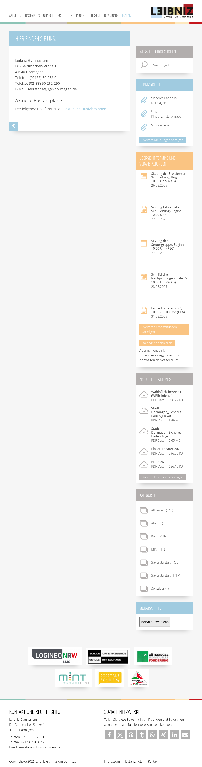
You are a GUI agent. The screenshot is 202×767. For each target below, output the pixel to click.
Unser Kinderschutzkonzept (166, 114)
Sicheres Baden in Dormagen (164, 100)
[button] (109, 734)
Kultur (155, 536)
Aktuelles (15, 15)
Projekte (81, 15)
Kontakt (127, 15)
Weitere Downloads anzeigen (162, 477)
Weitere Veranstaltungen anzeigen (159, 329)
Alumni (156, 523)
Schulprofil (46, 15)
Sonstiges (158, 588)
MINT (155, 549)
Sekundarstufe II (162, 575)
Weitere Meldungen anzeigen (162, 140)
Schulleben (65, 15)
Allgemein (158, 510)
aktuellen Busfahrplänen (85, 108)
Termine (95, 15)
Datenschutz (133, 761)
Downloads (111, 15)
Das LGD (30, 15)
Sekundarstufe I (162, 562)
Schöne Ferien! (161, 125)
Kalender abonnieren (157, 343)
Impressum (112, 761)
